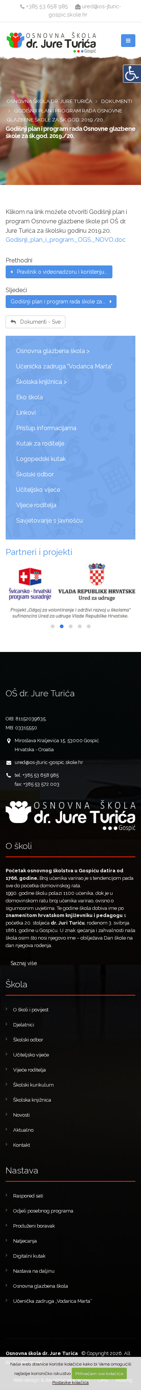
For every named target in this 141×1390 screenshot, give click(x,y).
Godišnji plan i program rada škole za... (60, 302)
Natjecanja (25, 1241)
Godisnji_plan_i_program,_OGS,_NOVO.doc (66, 239)
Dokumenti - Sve (38, 322)
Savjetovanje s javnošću (49, 520)
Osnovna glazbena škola (40, 1286)
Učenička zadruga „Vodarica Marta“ (52, 1301)
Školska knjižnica (32, 1100)
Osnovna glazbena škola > (52, 351)
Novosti (21, 1115)
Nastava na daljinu (34, 1271)
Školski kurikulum (33, 1085)
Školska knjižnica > (41, 381)
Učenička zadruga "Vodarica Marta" (64, 366)
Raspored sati (28, 1196)
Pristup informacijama (46, 428)
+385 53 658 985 (46, 6)
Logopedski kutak (41, 458)
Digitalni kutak (29, 1256)
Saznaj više (24, 963)
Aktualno (23, 1130)
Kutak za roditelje (40, 443)
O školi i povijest (31, 1010)
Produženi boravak (34, 1226)
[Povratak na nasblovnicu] (70, 815)
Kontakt (21, 1145)
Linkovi (26, 412)
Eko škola (29, 397)
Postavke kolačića (70, 1382)
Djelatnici (23, 1025)
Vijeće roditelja (36, 505)
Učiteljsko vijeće (38, 489)
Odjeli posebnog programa (43, 1211)
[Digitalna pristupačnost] (132, 74)
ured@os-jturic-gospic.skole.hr (49, 762)
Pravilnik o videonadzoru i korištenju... (60, 272)
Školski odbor (35, 474)
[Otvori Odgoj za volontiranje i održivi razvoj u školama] (70, 590)
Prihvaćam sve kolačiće (99, 1373)
